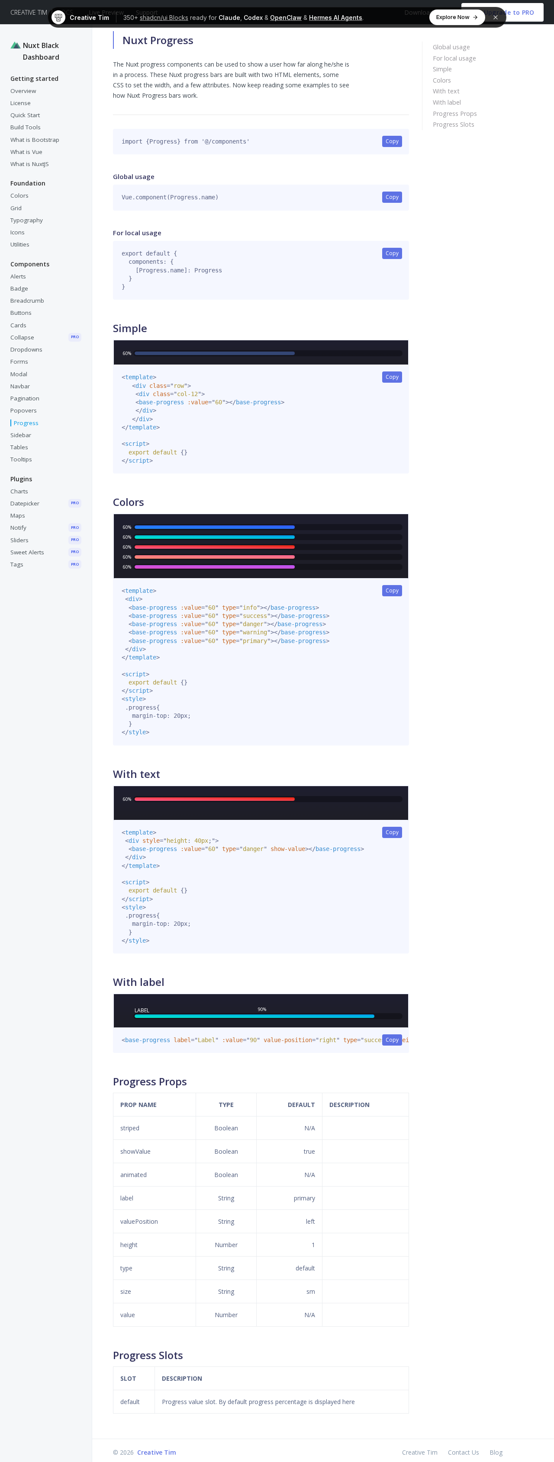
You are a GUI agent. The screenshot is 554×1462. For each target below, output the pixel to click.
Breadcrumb (27, 300)
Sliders (44, 540)
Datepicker (44, 503)
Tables (19, 447)
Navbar (20, 386)
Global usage (451, 47)
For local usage (454, 58)
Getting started (34, 78)
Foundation (27, 183)
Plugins (21, 479)
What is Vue (26, 152)
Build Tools (25, 127)
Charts (19, 491)
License (20, 103)
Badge (19, 288)
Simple (442, 69)
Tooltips (21, 459)
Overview (23, 91)
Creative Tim (28, 12)
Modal (18, 374)
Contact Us (463, 1452)
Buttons (21, 313)
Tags (44, 564)
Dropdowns (26, 349)
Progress (26, 423)
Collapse (44, 337)
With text (446, 91)
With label (447, 102)
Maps (17, 515)
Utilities (19, 244)
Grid (16, 208)
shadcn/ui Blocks (164, 17)
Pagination (24, 398)
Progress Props (455, 113)
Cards (18, 325)
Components (29, 264)
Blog (496, 1452)
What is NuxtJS (29, 164)
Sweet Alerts (44, 552)
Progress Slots (453, 124)
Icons (17, 232)
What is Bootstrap (34, 140)
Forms (19, 361)
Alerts (18, 276)
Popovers (23, 410)
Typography (26, 220)
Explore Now (453, 16)
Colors (19, 195)
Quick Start (25, 115)
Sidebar (20, 435)
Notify (44, 527)
